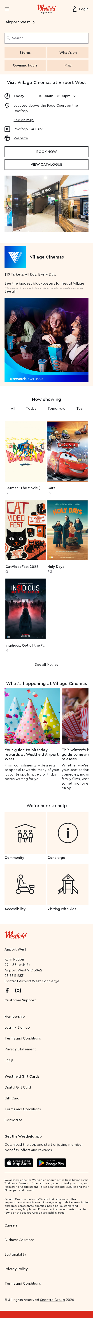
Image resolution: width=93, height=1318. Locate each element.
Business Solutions (19, 1240)
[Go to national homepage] (16, 934)
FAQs (9, 1060)
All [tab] (13, 408)
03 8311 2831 (15, 976)
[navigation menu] (10, 9)
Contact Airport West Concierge (32, 981)
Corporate (13, 1120)
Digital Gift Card (18, 1087)
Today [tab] (31, 408)
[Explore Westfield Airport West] (46, 9)
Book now (46, 152)
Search (17, 38)
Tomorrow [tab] (56, 408)
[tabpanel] (46, 542)
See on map (24, 120)
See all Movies (46, 664)
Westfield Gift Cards (22, 1076)
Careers (11, 1225)
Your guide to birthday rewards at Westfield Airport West (32, 754)
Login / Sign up (17, 1027)
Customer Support (20, 1000)
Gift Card (12, 1098)
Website (21, 138)
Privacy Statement (20, 1049)
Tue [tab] (79, 408)
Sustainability (15, 1254)
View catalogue (46, 164)
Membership (15, 1016)
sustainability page (53, 1212)
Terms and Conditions (23, 1038)
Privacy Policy (16, 1269)
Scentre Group (52, 1300)
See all (10, 291)
